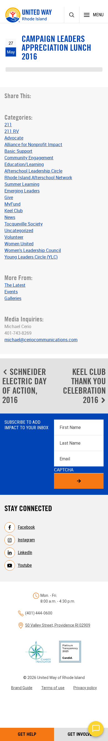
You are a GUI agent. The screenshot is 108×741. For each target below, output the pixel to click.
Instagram (26, 540)
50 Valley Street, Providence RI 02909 (57, 625)
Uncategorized (18, 230)
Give (8, 197)
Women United (19, 244)
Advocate (13, 138)
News (9, 217)
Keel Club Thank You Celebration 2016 (84, 385)
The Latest (14, 285)
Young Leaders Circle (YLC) (31, 257)
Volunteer (13, 237)
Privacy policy (85, 688)
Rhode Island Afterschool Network (38, 177)
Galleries (12, 298)
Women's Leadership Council (32, 250)
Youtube (25, 565)
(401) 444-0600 (38, 613)
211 (8, 125)
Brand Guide (21, 688)
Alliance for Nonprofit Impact (33, 144)
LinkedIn (25, 552)
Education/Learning (24, 164)
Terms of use (53, 688)
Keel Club (13, 211)
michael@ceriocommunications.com (41, 340)
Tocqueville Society (23, 224)
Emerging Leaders (22, 191)
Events (11, 292)
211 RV (11, 131)
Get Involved (81, 734)
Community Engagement (28, 158)
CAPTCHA (63, 470)
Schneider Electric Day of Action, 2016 (24, 385)
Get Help (27, 734)
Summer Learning (21, 184)
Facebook (26, 527)
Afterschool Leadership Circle (33, 171)
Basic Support (18, 151)
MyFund (12, 204)
